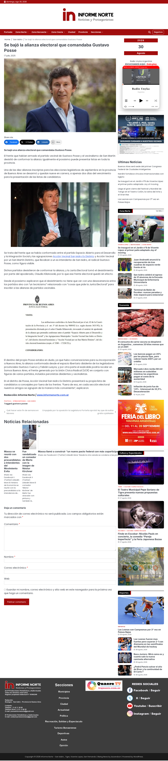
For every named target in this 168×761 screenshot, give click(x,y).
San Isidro (31, 401)
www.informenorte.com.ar (53, 395)
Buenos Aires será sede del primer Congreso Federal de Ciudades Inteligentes (140, 168)
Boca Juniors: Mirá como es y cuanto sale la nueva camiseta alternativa (149, 656)
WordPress (138, 756)
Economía (133, 339)
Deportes (121, 626)
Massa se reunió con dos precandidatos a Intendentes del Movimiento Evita (12, 461)
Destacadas (135, 244)
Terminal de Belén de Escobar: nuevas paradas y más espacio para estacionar (148, 292)
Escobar (121, 531)
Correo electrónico (16, 567)
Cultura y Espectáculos (133, 487)
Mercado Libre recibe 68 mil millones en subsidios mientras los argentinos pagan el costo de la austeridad (148, 374)
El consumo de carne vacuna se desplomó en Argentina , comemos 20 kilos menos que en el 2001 (141, 344)
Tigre (120, 487)
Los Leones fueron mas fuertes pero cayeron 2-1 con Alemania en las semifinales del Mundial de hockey (148, 643)
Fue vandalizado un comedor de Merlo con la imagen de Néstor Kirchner (29, 461)
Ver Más (159, 211)
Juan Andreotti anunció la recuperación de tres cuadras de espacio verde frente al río (147, 263)
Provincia (83, 32)
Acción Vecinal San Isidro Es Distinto (73, 256)
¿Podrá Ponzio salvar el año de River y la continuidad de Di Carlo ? (148, 669)
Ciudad (71, 32)
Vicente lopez (123, 244)
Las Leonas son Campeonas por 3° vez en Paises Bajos (139, 630)
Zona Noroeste (39, 32)
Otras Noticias (19, 401)
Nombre (9, 557)
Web (6, 578)
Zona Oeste (57, 32)
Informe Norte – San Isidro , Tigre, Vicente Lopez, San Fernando (68, 756)
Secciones (96, 32)
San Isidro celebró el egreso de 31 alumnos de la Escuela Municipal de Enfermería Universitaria (148, 278)
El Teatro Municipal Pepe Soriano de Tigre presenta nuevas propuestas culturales (138, 492)
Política (7, 401)
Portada (8, 32)
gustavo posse (20, 403)
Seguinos (158, 32)
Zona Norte (21, 32)
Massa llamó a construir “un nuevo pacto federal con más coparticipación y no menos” (88, 451)
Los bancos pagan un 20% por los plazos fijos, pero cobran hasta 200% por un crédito (147, 358)
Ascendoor (116, 756)
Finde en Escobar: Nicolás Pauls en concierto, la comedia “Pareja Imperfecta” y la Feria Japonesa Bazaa (140, 536)
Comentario (12, 524)
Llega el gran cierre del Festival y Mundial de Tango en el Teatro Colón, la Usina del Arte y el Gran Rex (140, 191)
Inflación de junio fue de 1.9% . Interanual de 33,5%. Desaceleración (148, 389)
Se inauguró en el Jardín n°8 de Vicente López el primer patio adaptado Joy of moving (140, 183)
